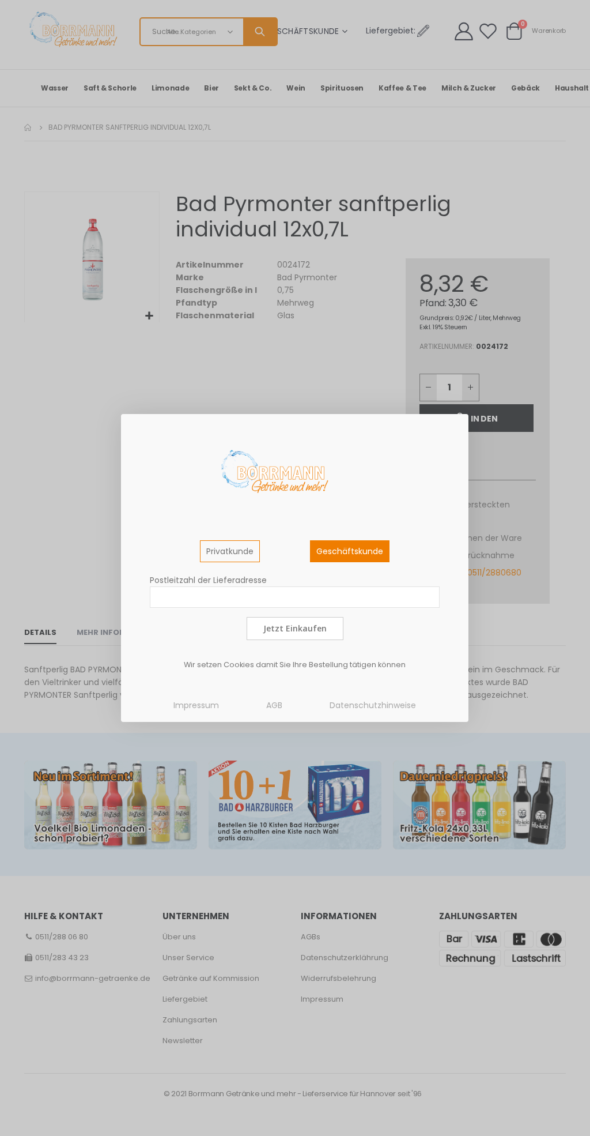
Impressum (196, 705)
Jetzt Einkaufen (295, 628)
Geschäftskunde (349, 551)
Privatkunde (230, 551)
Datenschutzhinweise (373, 705)
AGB (274, 705)
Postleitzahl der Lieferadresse (208, 580)
